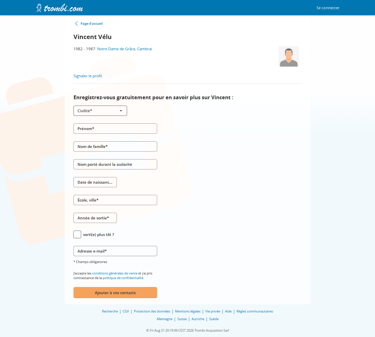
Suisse (182, 319)
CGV (126, 311)
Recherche (110, 311)
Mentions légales (188, 311)
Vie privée (212, 311)
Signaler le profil (87, 75)
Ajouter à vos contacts (115, 292)
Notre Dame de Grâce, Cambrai (124, 48)
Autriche (198, 319)
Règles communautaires (254, 311)
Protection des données (152, 311)
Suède (214, 319)
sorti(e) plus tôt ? (98, 234)
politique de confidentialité (123, 278)
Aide (228, 311)
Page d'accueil (92, 23)
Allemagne (164, 319)
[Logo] (59, 8)
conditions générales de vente (115, 273)
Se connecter (328, 8)
